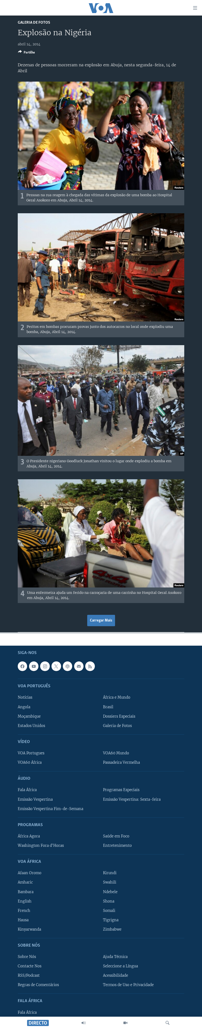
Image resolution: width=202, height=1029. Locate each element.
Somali (109, 910)
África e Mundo (116, 697)
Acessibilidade (115, 976)
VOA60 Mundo (116, 753)
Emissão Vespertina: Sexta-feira (132, 799)
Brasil (108, 707)
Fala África (27, 790)
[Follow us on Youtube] (33, 666)
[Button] (26, 53)
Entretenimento (117, 845)
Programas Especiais (121, 790)
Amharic (25, 882)
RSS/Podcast (29, 976)
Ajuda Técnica (115, 957)
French (24, 910)
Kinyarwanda (29, 929)
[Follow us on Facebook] (22, 666)
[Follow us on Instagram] (45, 666)
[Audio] (83, 1023)
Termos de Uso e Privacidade (128, 985)
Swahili (109, 882)
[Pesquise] (167, 1023)
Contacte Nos (29, 966)
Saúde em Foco (116, 836)
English (25, 901)
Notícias (25, 697)
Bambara (26, 892)
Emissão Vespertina (35, 799)
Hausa (23, 920)
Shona (108, 901)
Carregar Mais (101, 620)
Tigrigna (110, 920)
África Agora (29, 836)
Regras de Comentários (38, 985)
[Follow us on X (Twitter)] (56, 666)
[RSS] (90, 666)
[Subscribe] (79, 666)
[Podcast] (67, 666)
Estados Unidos (31, 726)
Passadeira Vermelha (121, 762)
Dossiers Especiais (119, 716)
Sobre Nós (27, 957)
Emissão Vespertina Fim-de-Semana (50, 809)
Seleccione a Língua (120, 966)
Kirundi (110, 873)
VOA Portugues (31, 753)
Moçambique (29, 716)
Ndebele (110, 892)
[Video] (125, 1023)
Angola (24, 707)
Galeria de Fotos (34, 22)
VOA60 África (30, 762)
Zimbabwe (112, 929)
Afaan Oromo (29, 873)
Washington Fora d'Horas (41, 845)
